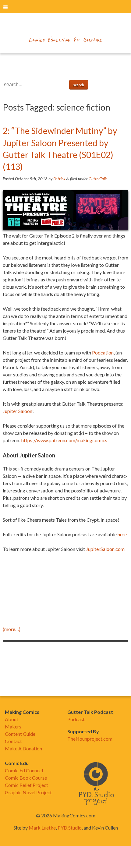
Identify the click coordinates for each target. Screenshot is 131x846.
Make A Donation (23, 748)
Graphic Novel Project (28, 792)
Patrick (59, 178)
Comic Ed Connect (24, 770)
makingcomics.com (65, 28)
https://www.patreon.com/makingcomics (64, 440)
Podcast (76, 719)
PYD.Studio (70, 827)
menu (5, 7)
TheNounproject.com (89, 739)
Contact (13, 741)
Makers (13, 726)
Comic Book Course (26, 778)
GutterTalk (98, 178)
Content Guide (20, 734)
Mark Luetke (42, 827)
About (11, 719)
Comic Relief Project (26, 785)
